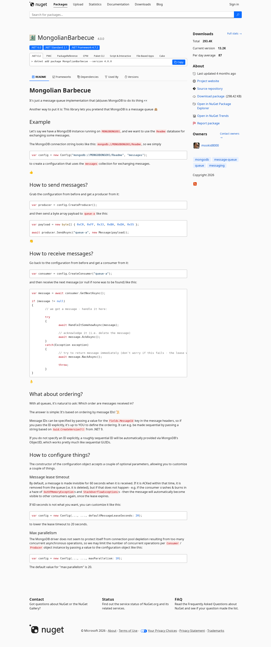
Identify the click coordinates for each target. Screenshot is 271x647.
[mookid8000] (196, 145)
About (112, 631)
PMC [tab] (49, 56)
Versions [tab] (133, 77)
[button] (178, 62)
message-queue (225, 159)
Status (108, 599)
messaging (217, 165)
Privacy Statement (192, 631)
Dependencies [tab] (89, 77)
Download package (210, 96)
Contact (36, 599)
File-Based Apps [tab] (145, 56)
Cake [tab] (162, 56)
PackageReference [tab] (67, 56)
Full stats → (234, 33)
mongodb (202, 159)
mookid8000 (210, 145)
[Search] (238, 14)
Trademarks (215, 631)
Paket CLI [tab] (99, 56)
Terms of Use (128, 631)
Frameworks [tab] (63, 77)
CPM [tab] (85, 56)
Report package (208, 123)
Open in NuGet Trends (213, 116)
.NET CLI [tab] (36, 56)
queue (199, 165)
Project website (208, 81)
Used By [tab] (112, 77)
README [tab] (40, 77)
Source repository (210, 89)
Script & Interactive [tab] (120, 56)
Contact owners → (229, 135)
